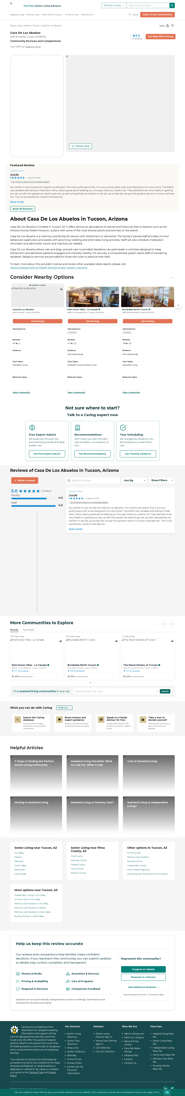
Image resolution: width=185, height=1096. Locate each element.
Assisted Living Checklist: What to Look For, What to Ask (91, 763)
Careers (128, 1059)
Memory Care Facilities (138, 857)
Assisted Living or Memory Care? (92, 802)
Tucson (36, 25)
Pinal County (77, 856)
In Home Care (134, 853)
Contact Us (130, 1063)
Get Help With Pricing (160, 36)
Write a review (26, 480)
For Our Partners (105, 1051)
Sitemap (71, 1055)
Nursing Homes (134, 861)
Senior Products (76, 1051)
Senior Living (16, 25)
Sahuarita (18, 861)
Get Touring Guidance (138, 454)
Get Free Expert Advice (47, 454)
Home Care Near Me (164, 1055)
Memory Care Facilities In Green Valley (32, 912)
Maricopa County (79, 860)
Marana (17, 857)
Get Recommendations (92, 454)
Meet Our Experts (134, 1037)
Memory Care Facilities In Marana (30, 908)
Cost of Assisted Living (142, 761)
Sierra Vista (19, 870)
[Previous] (163, 623)
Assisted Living (33, 46)
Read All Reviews (23, 209)
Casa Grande (20, 874)
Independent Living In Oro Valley (30, 895)
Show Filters (159, 480)
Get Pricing (37, 321)
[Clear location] (157, 691)
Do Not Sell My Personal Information (75, 1070)
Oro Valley (19, 853)
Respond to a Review (143, 977)
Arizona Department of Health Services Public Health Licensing (48, 267)
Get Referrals (103, 1048)
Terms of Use (36, 1072)
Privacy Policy (74, 1063)
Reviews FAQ (131, 1055)
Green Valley (20, 865)
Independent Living (136, 865)
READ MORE (17, 202)
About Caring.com (134, 1033)
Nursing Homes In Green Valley (29, 916)
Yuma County (77, 869)
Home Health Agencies (138, 870)
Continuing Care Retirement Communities (147, 874)
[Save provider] (172, 25)
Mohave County (78, 873)
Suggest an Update (143, 969)
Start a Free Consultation (157, 14)
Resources (73, 1048)
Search (165, 691)
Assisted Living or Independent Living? (147, 804)
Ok (167, 1092)
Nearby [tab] (14, 630)
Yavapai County (78, 864)
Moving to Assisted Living (31, 802)
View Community (21, 392)
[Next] (171, 623)
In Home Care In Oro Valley (27, 899)
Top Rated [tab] (28, 630)
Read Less (63, 708)
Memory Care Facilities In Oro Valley (31, 903)
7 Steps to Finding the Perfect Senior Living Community (34, 763)
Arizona (27, 25)
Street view (82, 146)
